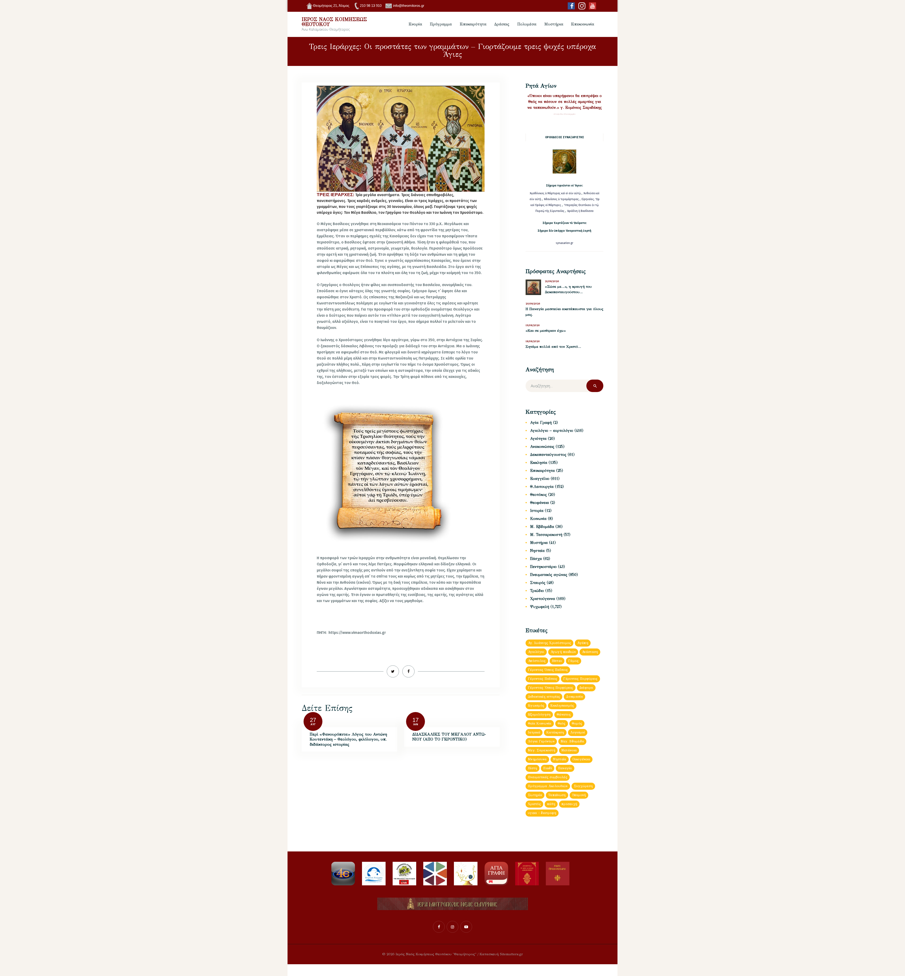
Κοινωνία (538, 518)
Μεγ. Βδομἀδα (572, 741)
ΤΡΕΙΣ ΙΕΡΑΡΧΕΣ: (335, 194)
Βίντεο (557, 661)
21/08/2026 (552, 281)
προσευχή (569, 804)
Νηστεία (537, 550)
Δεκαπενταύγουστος (548, 454)
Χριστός (534, 804)
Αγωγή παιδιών (563, 652)
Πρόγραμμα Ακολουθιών (548, 786)
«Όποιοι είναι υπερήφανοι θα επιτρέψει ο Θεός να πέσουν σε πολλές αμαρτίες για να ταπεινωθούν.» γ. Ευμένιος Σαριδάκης (564, 101)
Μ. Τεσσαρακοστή (546, 534)
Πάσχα (536, 558)
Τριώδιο (537, 590)
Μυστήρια (539, 542)
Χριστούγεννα (542, 598)
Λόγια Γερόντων (541, 741)
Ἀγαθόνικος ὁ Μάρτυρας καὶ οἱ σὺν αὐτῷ (555, 193)
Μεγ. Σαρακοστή (541, 750)
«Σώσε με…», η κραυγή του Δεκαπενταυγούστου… (568, 289)
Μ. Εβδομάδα (542, 526)
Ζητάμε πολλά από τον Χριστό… (553, 346)
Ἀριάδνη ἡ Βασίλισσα (580, 211)
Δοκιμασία (574, 697)
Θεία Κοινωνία (539, 723)
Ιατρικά (534, 732)
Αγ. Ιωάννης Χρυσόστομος (549, 643)
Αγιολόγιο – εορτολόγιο (551, 430)
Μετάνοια (569, 750)
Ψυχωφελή (539, 606)
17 (415, 720)
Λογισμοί (577, 732)
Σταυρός (537, 582)
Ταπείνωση (557, 795)
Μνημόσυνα (537, 759)
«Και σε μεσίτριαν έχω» (546, 330)
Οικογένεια (581, 759)
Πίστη (532, 768)
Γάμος (573, 661)
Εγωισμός (536, 706)
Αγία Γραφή (541, 422)
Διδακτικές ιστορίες (544, 697)
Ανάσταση (590, 652)
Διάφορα (586, 688)
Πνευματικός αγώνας (548, 574)
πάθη (551, 804)
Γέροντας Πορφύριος (580, 679)
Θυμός (577, 723)
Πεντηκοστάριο (543, 566)
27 (313, 720)
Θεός (562, 723)
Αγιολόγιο (536, 652)
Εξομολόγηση (539, 715)
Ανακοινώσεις (542, 446)
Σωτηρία (535, 795)
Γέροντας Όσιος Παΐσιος (548, 670)
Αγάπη (582, 643)
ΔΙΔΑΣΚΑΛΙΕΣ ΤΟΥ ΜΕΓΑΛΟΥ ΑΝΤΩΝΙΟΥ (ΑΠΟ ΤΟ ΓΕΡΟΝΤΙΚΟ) (449, 737)
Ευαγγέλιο (539, 478)
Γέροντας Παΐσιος (542, 679)
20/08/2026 (533, 303)
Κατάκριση (555, 732)
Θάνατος (564, 715)
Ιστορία (536, 510)
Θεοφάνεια (539, 502)
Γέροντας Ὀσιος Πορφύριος (550, 688)
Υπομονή (579, 795)
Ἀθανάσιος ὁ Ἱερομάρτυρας (562, 199)
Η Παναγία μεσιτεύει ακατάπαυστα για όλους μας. (564, 312)
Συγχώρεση (583, 786)
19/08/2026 (533, 325)
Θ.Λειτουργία (542, 486)
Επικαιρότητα (542, 470)
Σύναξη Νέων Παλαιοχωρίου (565, 114)
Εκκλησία (538, 462)
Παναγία (565, 768)
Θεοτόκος (538, 494)
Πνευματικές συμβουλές (547, 777)
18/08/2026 (533, 341)
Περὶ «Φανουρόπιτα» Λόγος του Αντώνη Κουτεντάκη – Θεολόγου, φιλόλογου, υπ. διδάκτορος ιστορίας (348, 739)
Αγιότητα (538, 438)
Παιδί (547, 768)
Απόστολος (537, 661)
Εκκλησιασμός (562, 706)
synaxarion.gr (564, 243)
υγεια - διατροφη (542, 813)
